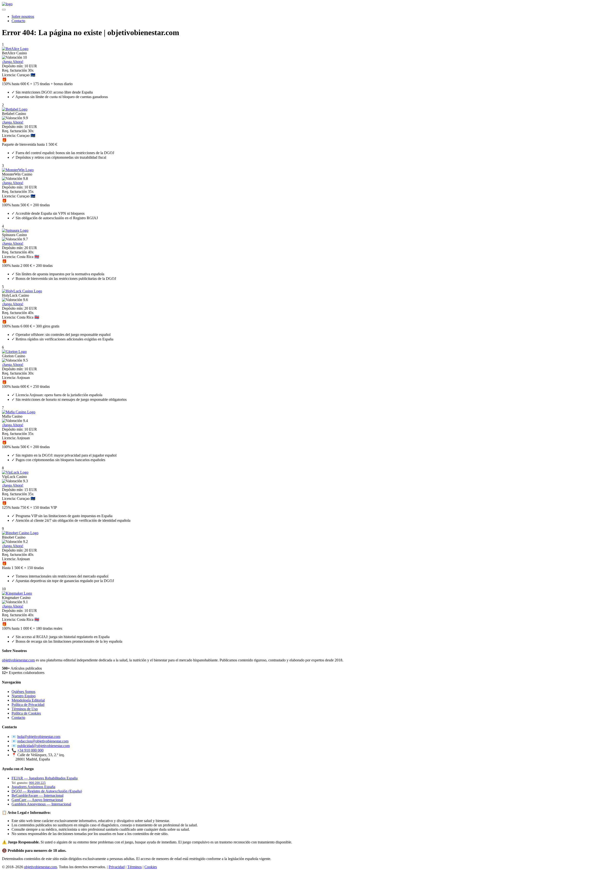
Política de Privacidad (28, 705)
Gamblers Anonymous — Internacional (41, 804)
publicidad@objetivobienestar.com (43, 746)
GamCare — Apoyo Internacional (37, 800)
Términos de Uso (25, 709)
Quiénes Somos (23, 692)
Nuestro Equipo (24, 696)
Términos (134, 867)
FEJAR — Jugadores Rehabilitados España (45, 778)
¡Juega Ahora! (12, 62)
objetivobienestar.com (18, 660)
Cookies (150, 867)
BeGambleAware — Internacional (37, 795)
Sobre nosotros (23, 16)
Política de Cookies (26, 713)
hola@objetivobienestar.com (38, 737)
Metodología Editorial (28, 700)
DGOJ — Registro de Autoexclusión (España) (47, 791)
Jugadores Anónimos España (33, 787)
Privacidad (117, 867)
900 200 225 (37, 783)
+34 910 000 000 (30, 750)
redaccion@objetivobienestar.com (42, 741)
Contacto (18, 21)
